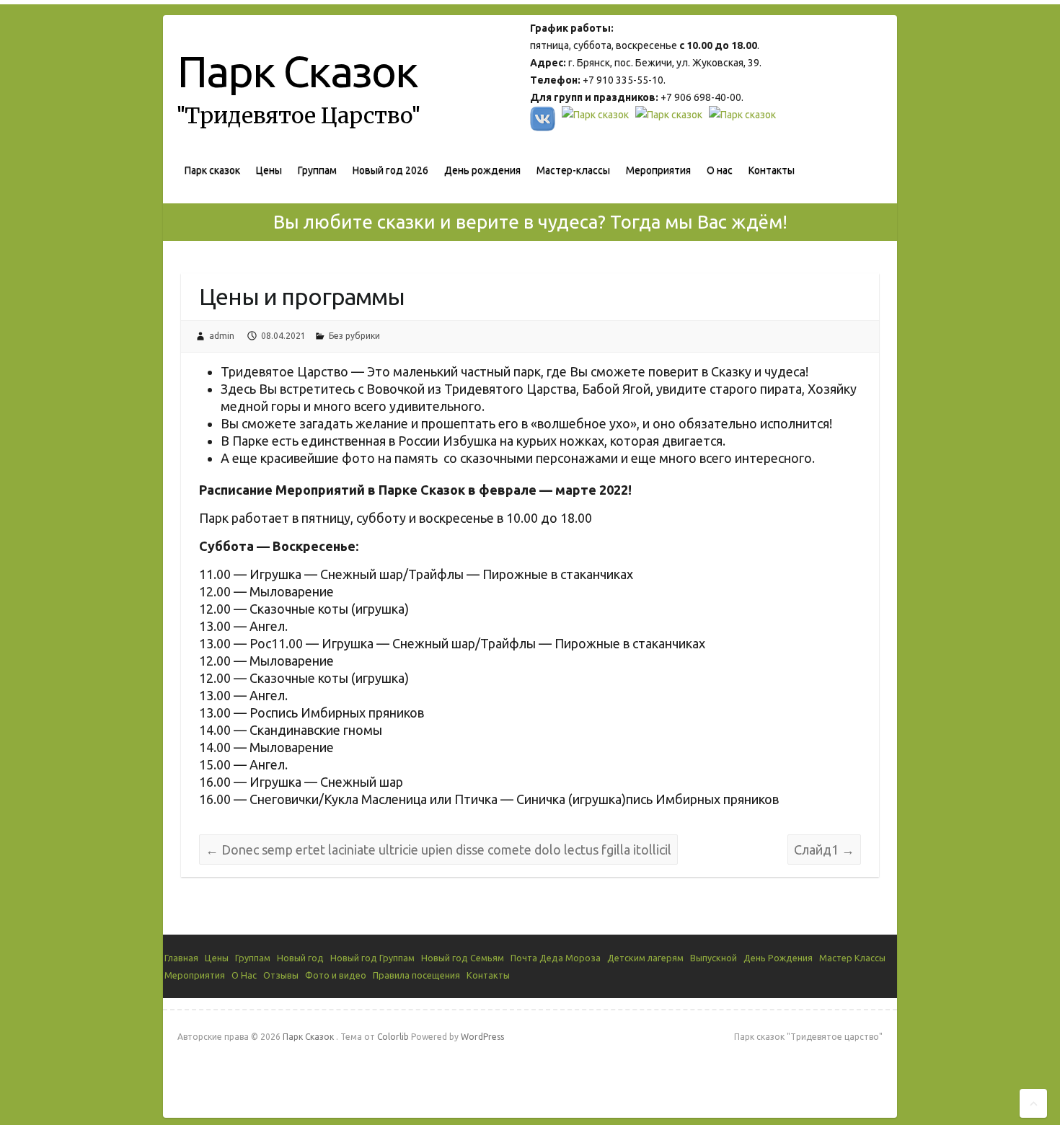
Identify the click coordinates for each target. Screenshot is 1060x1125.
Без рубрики (354, 335)
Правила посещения (416, 975)
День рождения (482, 170)
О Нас (244, 975)
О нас (720, 170)
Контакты (771, 170)
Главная (181, 958)
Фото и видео (335, 975)
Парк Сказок (297, 71)
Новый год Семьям (462, 958)
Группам (317, 170)
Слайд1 (824, 849)
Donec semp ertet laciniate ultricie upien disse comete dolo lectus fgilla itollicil (438, 849)
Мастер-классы (573, 170)
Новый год (300, 958)
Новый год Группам (372, 958)
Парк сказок (212, 170)
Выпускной (713, 958)
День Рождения (778, 958)
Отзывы (281, 975)
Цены (269, 170)
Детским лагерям (645, 958)
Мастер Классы (852, 958)
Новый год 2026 (390, 170)
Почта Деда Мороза (556, 958)
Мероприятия (658, 170)
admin (221, 335)
